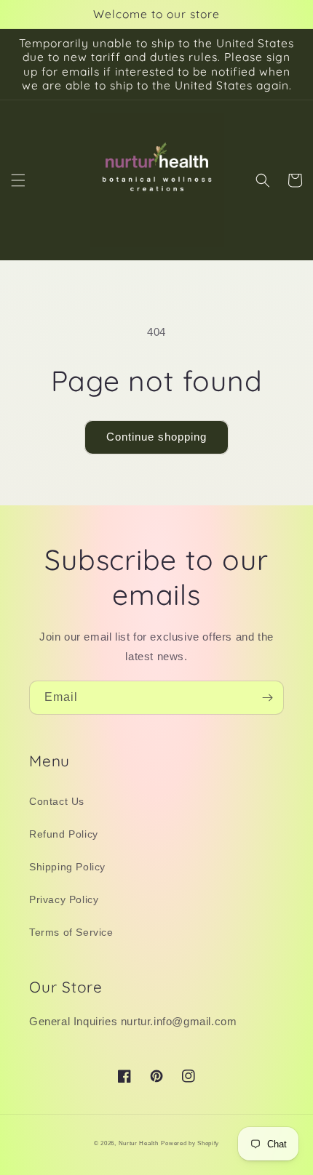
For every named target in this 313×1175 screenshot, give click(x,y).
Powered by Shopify (190, 1143)
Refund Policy (63, 834)
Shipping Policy (67, 867)
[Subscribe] (267, 698)
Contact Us (56, 801)
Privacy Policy (63, 899)
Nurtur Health (139, 1143)
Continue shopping (156, 436)
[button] (18, 180)
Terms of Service (71, 932)
